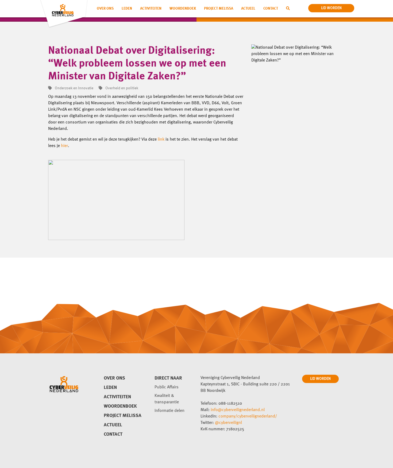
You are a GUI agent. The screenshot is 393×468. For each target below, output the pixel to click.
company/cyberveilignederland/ (247, 416)
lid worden (331, 8)
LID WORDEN (320, 379)
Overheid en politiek (121, 88)
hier (64, 146)
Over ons (105, 8)
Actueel (248, 8)
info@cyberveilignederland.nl (238, 410)
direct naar (168, 378)
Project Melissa (218, 8)
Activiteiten (150, 8)
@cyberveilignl (228, 423)
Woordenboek (182, 8)
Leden (127, 8)
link (161, 139)
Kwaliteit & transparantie (167, 399)
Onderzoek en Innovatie (73, 88)
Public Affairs (167, 387)
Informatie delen (169, 411)
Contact (270, 8)
